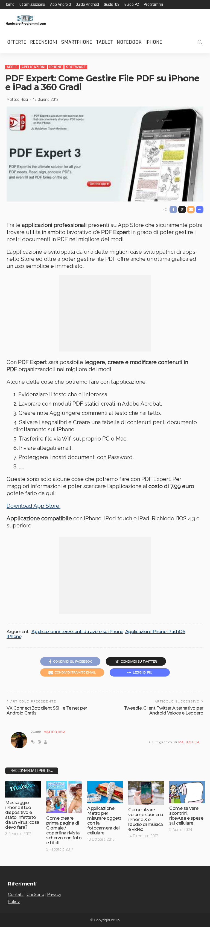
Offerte (16, 42)
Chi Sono (35, 894)
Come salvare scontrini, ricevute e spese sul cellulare (186, 816)
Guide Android (87, 4)
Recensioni (43, 42)
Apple (12, 67)
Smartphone (76, 42)
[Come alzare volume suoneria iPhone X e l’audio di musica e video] (146, 793)
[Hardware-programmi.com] (25, 20)
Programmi (153, 4)
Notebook (129, 42)
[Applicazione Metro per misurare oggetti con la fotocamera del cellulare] (105, 792)
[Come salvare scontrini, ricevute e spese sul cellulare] (187, 792)
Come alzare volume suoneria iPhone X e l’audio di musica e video (145, 819)
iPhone (153, 42)
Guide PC (131, 4)
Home (9, 4)
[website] (32, 742)
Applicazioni (33, 67)
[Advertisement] (105, 313)
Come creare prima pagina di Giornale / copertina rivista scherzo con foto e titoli (63, 830)
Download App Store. (33, 506)
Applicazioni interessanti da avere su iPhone (77, 631)
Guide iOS (111, 4)
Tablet (104, 42)
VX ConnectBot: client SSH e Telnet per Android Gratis (47, 710)
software (76, 67)
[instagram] (39, 742)
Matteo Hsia (17, 99)
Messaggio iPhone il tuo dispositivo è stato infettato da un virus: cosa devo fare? (22, 815)
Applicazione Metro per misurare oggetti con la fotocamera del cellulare (104, 821)
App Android (60, 4)
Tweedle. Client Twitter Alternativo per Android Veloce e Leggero (163, 710)
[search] (200, 42)
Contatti (16, 894)
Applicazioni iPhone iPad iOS (155, 631)
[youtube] (45, 742)
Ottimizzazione (32, 4)
